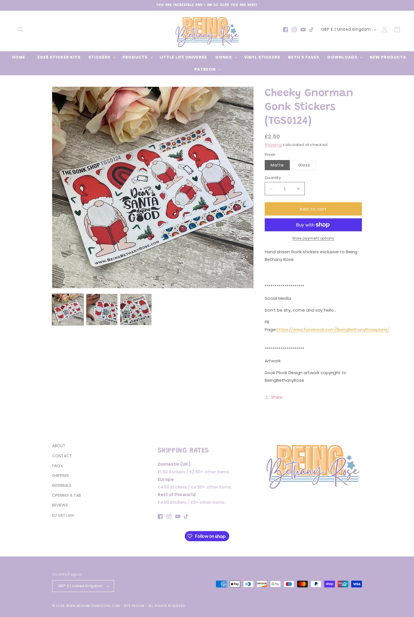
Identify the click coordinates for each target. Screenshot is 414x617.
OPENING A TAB (66, 495)
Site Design (134, 605)
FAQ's (57, 466)
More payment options (313, 238)
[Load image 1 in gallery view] (67, 309)
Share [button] (276, 397)
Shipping (273, 144)
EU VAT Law (63, 515)
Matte (277, 165)
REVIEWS (60, 505)
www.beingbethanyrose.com (93, 605)
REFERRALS (61, 485)
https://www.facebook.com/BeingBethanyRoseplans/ (333, 329)
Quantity (273, 177)
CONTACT (62, 456)
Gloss (304, 165)
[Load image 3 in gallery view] (136, 309)
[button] (20, 29)
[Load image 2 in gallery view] (101, 309)
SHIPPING (60, 475)
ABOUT (58, 446)
